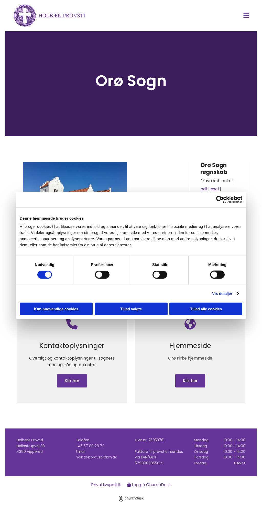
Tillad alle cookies (206, 308)
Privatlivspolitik (106, 485)
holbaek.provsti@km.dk (96, 457)
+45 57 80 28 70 (90, 445)
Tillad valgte (131, 308)
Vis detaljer (222, 293)
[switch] (102, 275)
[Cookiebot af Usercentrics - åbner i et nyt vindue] (220, 199)
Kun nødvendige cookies (56, 308)
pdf (204, 189)
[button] (171, 16)
